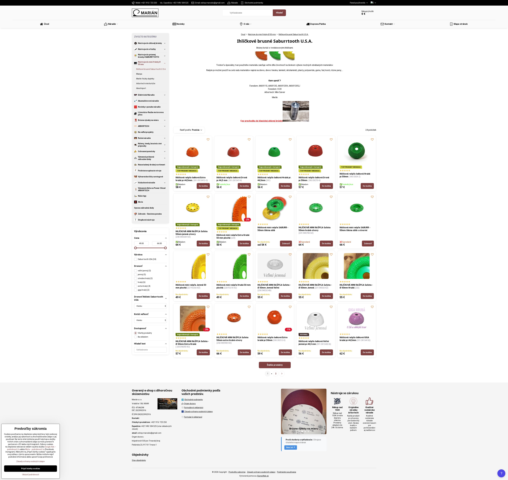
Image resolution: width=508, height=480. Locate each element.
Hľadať (279, 12)
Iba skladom (143, 337)
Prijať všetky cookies (30, 469)
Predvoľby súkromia (237, 472)
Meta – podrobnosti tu (34, 449)
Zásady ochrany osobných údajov (261, 472)
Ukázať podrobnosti (30, 474)
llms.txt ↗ (290, 447)
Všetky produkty (145, 333)
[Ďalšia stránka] (282, 373)
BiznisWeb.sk (263, 476)
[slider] (135, 248)
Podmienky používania (286, 472)
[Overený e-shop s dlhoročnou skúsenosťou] (167, 404)
